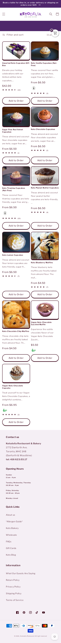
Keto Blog (11, 555)
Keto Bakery (12, 528)
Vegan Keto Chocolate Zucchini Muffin (41, 323)
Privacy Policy (13, 586)
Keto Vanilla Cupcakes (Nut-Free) (44, 64)
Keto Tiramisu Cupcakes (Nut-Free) (13, 189)
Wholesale (11, 535)
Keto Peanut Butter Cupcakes (45, 188)
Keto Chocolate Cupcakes (43, 129)
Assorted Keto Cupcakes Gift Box (15, 64)
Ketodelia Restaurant (27, 636)
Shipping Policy (13, 593)
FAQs (8, 541)
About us (10, 515)
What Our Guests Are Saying (20, 573)
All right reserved (41, 636)
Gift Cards (11, 548)
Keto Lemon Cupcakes (12, 255)
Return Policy (13, 580)
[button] (3, 14)
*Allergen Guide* (14, 521)
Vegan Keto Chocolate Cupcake (12, 387)
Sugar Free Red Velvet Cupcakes (12, 130)
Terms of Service (15, 600)
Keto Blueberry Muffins (42, 262)
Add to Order (44, 101)
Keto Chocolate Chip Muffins (15, 331)
